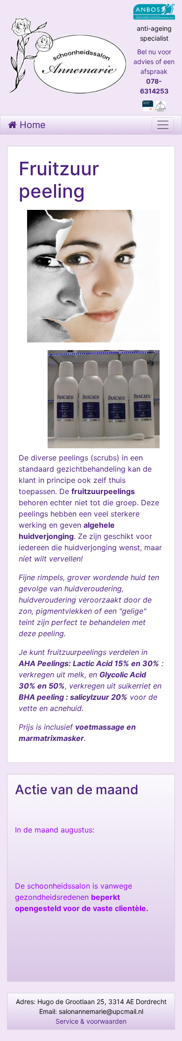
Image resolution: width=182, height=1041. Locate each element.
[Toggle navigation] (163, 124)
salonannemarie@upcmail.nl (101, 1011)
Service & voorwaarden (91, 1021)
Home (31, 124)
